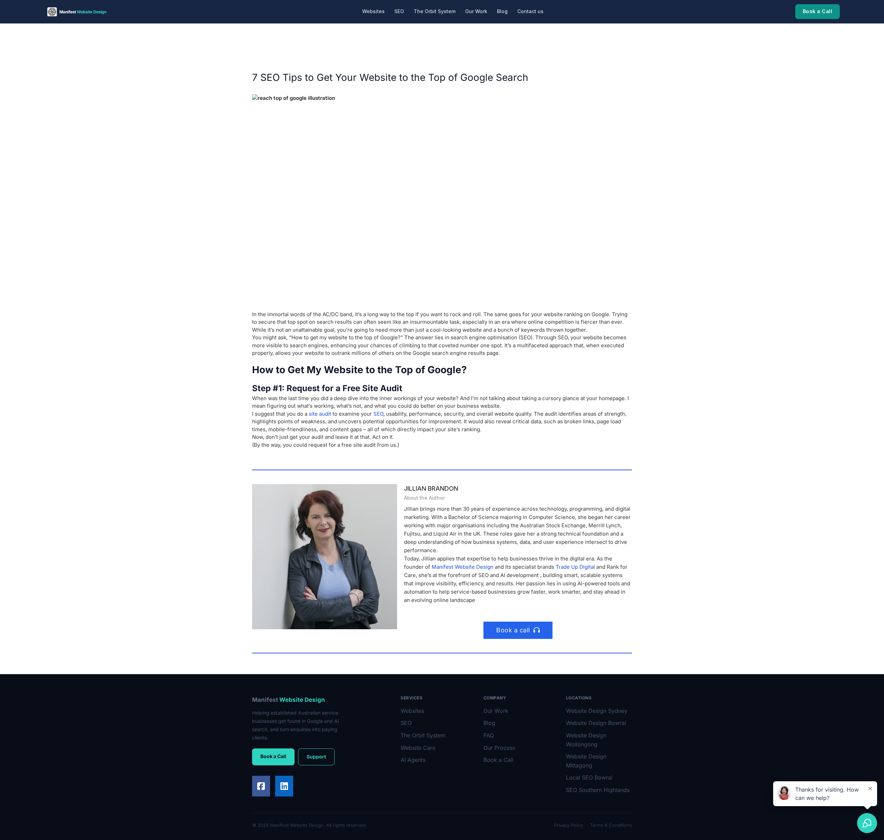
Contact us (530, 11)
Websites (373, 11)
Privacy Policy (568, 825)
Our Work (476, 11)
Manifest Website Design (462, 567)
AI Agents (413, 759)
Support (316, 756)
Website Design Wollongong (586, 740)
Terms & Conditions (611, 825)
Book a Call (818, 11)
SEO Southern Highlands (598, 789)
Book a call (513, 630)
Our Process (499, 747)
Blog (502, 11)
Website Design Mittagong (586, 761)
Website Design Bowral (596, 722)
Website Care (418, 747)
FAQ (488, 735)
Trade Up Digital (575, 567)
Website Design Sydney (596, 710)
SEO (399, 11)
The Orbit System (434, 11)
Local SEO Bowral (589, 777)
